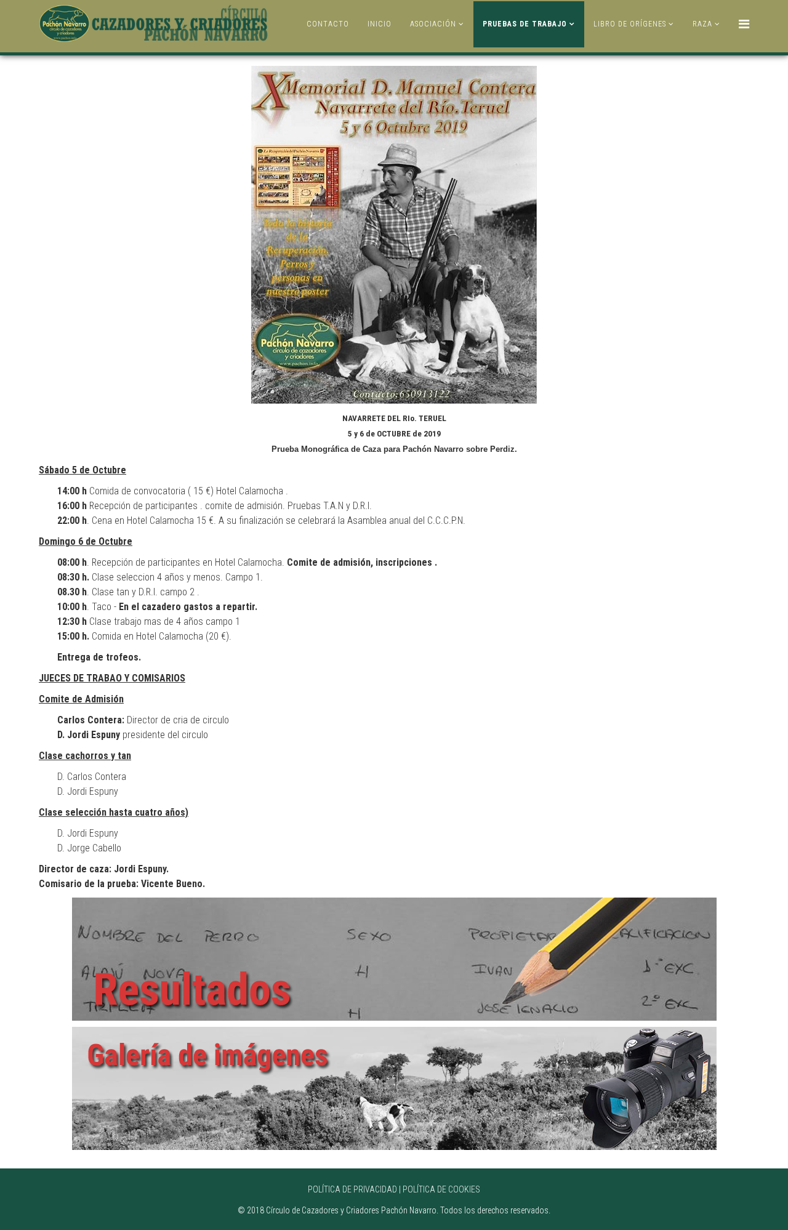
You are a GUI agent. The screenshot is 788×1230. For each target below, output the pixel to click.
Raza (702, 24)
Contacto (328, 24)
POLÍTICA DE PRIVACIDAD (352, 1189)
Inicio (380, 24)
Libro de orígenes (629, 24)
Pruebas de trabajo (525, 24)
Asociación (433, 24)
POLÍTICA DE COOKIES (441, 1189)
